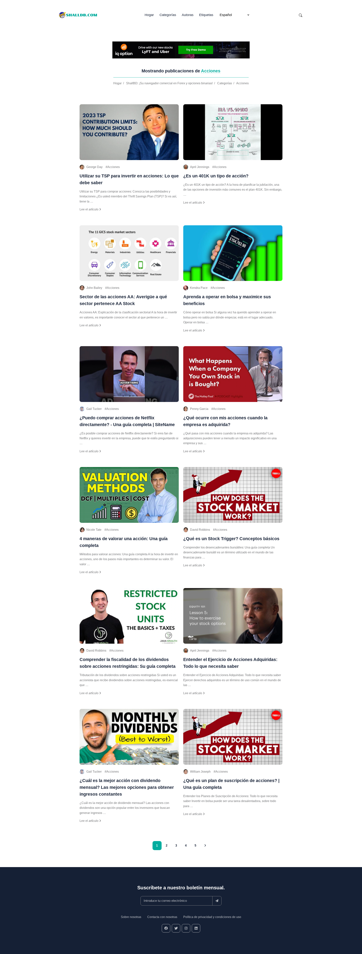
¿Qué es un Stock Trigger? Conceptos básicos (231, 538)
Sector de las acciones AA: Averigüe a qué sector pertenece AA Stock (123, 300)
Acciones (242, 83)
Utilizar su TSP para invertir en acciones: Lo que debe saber (129, 179)
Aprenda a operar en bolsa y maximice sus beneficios (227, 300)
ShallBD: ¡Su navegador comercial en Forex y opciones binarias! (169, 83)
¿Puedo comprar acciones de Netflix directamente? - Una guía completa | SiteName (127, 421)
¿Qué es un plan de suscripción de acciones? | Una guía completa (231, 784)
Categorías (168, 15)
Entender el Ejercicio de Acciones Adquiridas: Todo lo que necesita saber (230, 663)
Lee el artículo (89, 209)
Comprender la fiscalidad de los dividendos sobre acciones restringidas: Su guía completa (128, 663)
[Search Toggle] (300, 15)
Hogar (149, 15)
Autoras (187, 15)
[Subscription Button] (217, 901)
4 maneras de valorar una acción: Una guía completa (124, 542)
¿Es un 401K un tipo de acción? (215, 175)
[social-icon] (166, 928)
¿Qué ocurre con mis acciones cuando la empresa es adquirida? (225, 421)
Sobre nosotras (131, 917)
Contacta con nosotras (162, 917)
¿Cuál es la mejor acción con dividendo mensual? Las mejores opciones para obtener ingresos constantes (127, 787)
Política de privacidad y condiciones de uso (212, 917)
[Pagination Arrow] (205, 845)
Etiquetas (206, 15)
